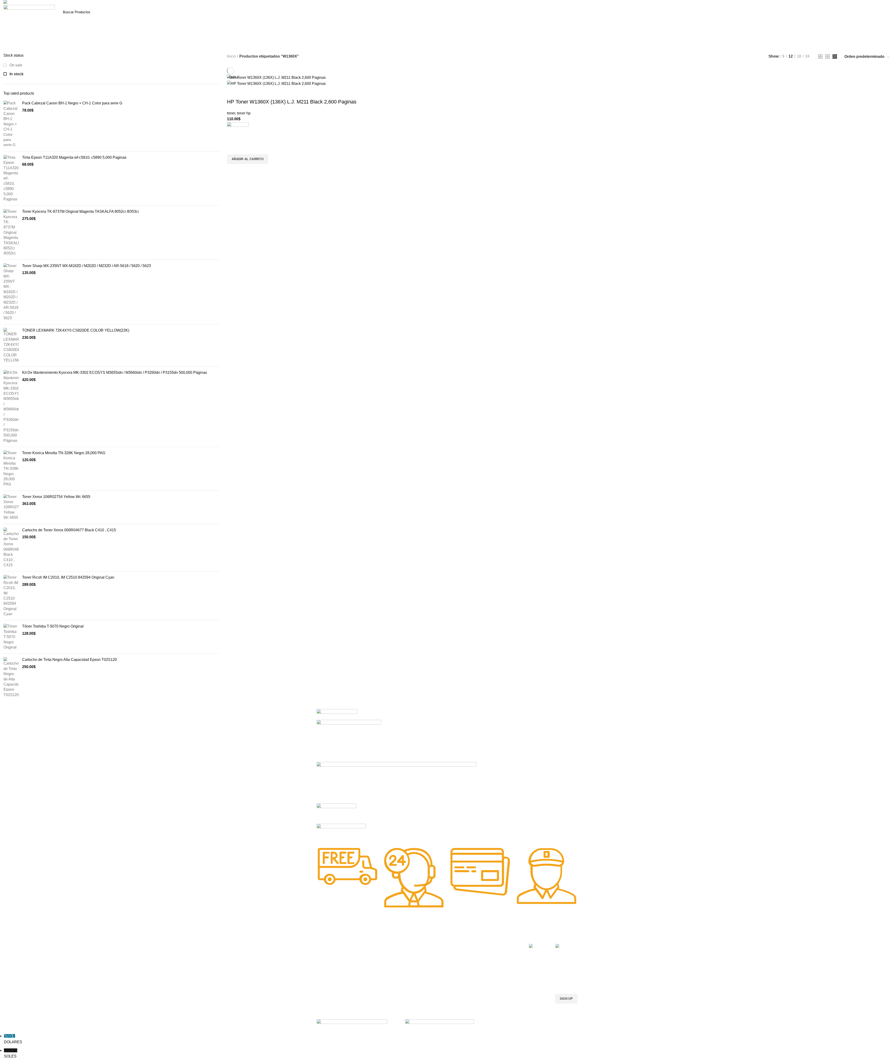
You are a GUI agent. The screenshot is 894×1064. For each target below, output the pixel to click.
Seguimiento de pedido (493, 985)
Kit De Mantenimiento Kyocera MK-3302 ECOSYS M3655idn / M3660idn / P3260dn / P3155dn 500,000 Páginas (114, 372)
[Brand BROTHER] (341, 833)
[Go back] (428, 46)
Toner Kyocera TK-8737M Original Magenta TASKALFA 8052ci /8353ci (80, 211)
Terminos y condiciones (493, 961)
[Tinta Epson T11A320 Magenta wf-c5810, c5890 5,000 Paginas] (11, 178)
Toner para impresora (439, 953)
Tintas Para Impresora (390, 937)
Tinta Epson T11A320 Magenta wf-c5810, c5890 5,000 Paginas (74, 157)
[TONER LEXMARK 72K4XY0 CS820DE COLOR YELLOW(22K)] (11, 345)
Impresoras (431, 945)
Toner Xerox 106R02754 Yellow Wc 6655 (56, 497)
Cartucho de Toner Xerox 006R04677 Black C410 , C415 (69, 530)
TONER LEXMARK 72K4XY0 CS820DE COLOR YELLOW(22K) (75, 330)
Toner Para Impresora (333, 945)
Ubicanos (483, 977)
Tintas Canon (379, 969)
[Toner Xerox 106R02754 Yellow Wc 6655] (11, 507)
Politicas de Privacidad (492, 945)
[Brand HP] (349, 741)
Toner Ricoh (325, 985)
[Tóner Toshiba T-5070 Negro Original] (11, 637)
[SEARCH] (114, 12)
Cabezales (430, 985)
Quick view (233, 170)
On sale (15, 65)
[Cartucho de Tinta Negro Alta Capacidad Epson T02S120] (11, 677)
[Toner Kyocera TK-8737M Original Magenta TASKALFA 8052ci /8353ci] (11, 232)
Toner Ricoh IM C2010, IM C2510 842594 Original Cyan (68, 577)
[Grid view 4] (835, 56)
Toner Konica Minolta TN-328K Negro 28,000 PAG (63, 453)
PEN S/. (10, 1053)
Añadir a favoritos (233, 148)
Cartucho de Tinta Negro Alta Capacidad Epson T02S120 (69, 660)
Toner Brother (327, 953)
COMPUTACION (435, 937)
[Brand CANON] (336, 813)
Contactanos (485, 969)
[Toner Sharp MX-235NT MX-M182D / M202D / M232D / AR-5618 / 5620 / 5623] (11, 292)
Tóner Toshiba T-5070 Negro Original (53, 626)
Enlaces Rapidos (332, 937)
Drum (427, 977)
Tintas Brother (380, 961)
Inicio (231, 56)
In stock (16, 74)
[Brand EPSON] (396, 782)
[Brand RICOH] (337, 714)
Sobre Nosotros (491, 937)
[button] (247, 159)
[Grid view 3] (827, 56)
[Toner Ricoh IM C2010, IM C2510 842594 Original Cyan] (11, 596)
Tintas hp (376, 945)
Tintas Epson (379, 953)
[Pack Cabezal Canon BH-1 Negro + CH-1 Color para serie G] (11, 124)
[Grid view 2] (820, 56)
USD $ (13, 1039)
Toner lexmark (327, 977)
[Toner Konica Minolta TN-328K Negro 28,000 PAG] (11, 468)
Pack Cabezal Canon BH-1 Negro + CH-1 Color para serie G (72, 103)
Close (233, 77)
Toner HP (323, 961)
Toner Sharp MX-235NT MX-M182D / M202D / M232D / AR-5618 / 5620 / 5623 (86, 266)
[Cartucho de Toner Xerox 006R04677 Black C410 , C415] (11, 548)
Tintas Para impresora (439, 969)
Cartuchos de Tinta (437, 961)
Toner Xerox (326, 969)
